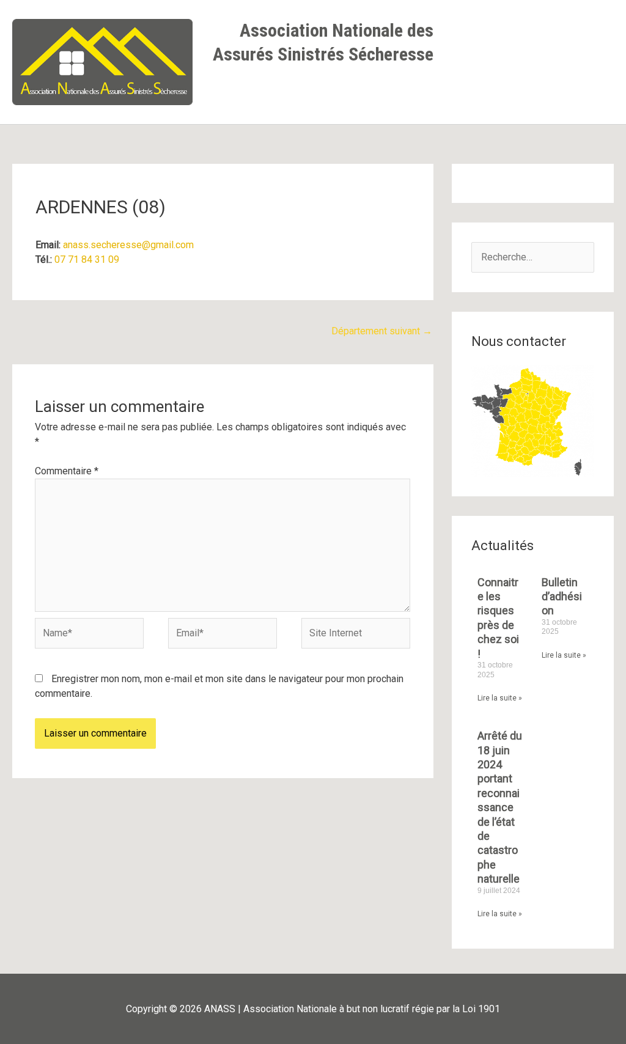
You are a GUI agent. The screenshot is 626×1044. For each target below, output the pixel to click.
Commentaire (66, 471)
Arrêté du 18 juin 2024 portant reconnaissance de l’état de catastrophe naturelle (499, 807)
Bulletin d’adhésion (562, 596)
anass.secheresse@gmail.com (128, 245)
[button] (421, 92)
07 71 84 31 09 (86, 259)
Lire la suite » (499, 698)
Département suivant (381, 331)
